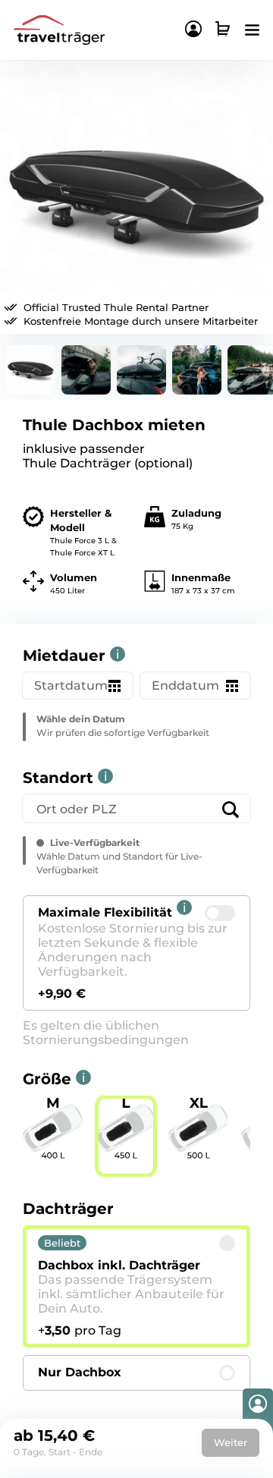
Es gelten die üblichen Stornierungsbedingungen (106, 1032)
